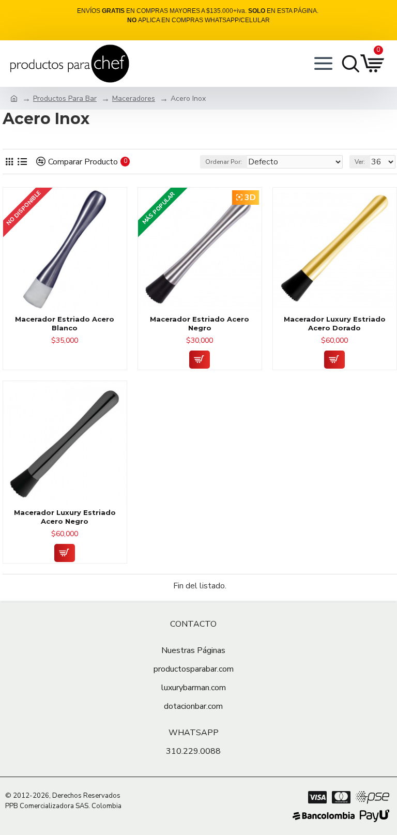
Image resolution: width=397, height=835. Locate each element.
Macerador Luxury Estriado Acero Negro (65, 516)
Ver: (360, 162)
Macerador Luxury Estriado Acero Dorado (335, 323)
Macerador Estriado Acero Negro (199, 323)
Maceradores (133, 98)
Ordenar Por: (223, 162)
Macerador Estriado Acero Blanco (64, 323)
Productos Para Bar (65, 98)
